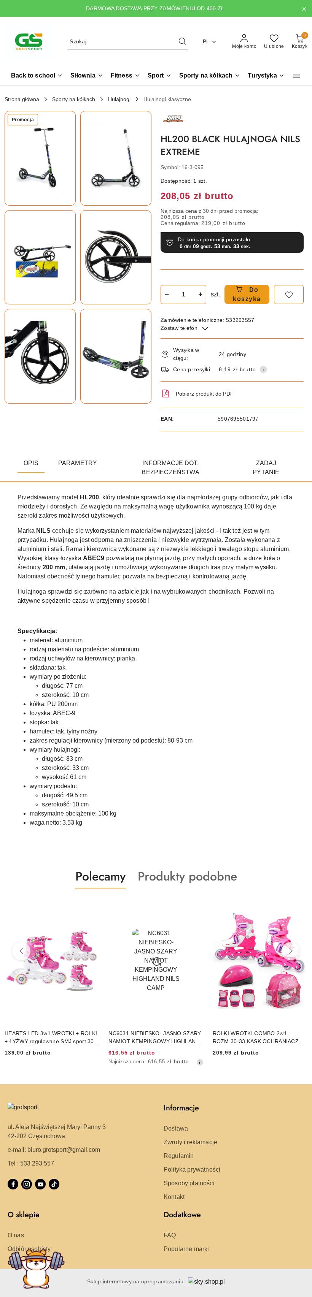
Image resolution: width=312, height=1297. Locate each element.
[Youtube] (40, 1184)
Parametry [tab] (77, 463)
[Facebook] (13, 1184)
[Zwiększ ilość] (200, 294)
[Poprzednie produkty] (21, 951)
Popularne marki (186, 1249)
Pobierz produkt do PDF (205, 394)
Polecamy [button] (100, 876)
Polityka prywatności (192, 1169)
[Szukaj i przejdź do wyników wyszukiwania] (182, 42)
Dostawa (176, 1128)
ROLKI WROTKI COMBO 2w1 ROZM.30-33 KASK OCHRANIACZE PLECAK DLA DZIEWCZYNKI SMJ (178, 1037)
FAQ (170, 1235)
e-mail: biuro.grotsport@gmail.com (54, 1150)
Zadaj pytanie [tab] (266, 467)
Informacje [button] (181, 1107)
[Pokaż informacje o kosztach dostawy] (263, 369)
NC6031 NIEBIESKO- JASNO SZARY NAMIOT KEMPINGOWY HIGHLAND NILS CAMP (75, 1037)
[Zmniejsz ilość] (166, 294)
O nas (16, 1235)
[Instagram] (26, 1184)
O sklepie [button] (24, 1214)
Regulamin (179, 1156)
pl (206, 41)
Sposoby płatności (189, 1183)
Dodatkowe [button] (182, 1214)
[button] (296, 76)
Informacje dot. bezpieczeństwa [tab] (170, 467)
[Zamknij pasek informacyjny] (304, 8)
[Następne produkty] (291, 951)
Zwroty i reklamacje (190, 1142)
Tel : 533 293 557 (31, 1163)
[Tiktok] (54, 1184)
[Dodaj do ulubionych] (289, 294)
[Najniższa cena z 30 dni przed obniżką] (120, 1062)
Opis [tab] (31, 463)
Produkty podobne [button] (187, 876)
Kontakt (174, 1197)
